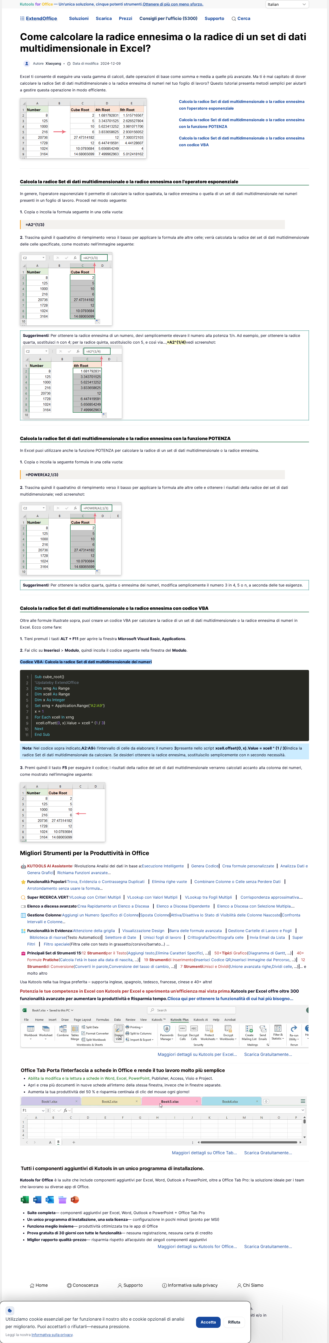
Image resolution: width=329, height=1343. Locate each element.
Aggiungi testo (141, 953)
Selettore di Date (120, 937)
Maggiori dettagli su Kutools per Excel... (197, 1054)
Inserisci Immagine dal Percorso (261, 959)
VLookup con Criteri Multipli (95, 897)
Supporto (214, 18)
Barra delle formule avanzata (195, 930)
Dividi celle (282, 966)
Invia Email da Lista (267, 937)
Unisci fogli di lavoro (162, 937)
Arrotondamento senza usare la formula (63, 888)
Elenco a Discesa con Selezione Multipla (254, 906)
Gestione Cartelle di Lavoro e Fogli (260, 930)
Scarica (104, 18)
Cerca (243, 18)
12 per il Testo (104, 953)
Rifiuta (234, 1322)
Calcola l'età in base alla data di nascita (96, 959)
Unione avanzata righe (250, 966)
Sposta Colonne (154, 915)
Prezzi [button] (125, 18)
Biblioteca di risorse (48, 937)
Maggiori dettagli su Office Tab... (204, 1152)
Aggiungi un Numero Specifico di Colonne (100, 915)
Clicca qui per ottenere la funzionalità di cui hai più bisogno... (230, 998)
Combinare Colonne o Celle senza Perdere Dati (237, 881)
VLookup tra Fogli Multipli (208, 897)
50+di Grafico (230, 953)
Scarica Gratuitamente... (268, 1054)
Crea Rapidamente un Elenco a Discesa (113, 906)
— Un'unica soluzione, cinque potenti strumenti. (112, 4)
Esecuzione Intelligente (163, 866)
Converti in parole (91, 966)
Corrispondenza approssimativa (270, 897)
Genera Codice (204, 866)
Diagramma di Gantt (266, 953)
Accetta (208, 1322)
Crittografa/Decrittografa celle (215, 937)
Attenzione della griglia (94, 930)
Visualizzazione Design (143, 930)
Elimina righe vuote (169, 881)
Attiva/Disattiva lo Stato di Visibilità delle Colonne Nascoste (225, 915)
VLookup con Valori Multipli (152, 897)
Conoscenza (85, 1285)
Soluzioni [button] (79, 18)
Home (42, 1285)
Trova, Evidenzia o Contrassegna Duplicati (106, 881)
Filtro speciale (56, 944)
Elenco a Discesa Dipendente (183, 906)
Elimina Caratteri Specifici (179, 953)
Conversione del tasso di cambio (139, 966)
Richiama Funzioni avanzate (82, 872)
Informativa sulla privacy (193, 1285)
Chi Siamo (253, 1285)
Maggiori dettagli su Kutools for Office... (197, 1246)
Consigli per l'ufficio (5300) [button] (168, 18)
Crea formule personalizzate (248, 866)
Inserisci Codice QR (213, 959)
